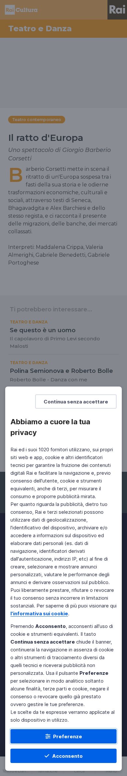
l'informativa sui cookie (39, 613)
